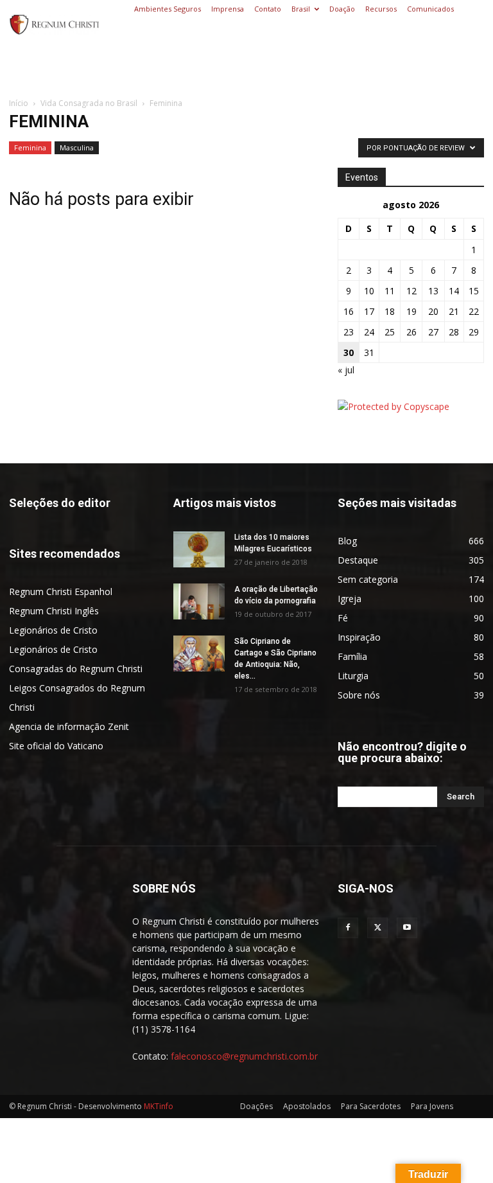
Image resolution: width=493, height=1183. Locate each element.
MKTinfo (158, 1106)
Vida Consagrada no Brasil (88, 103)
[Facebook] (348, 928)
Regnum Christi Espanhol (60, 591)
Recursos (381, 8)
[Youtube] (407, 928)
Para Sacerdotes (371, 1106)
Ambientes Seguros (167, 8)
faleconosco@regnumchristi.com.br (244, 1056)
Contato (267, 8)
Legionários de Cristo (53, 630)
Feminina (30, 147)
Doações (256, 1106)
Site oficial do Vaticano (56, 746)
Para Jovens (432, 1106)
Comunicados (430, 8)
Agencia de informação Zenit (69, 726)
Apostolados (307, 1106)
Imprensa (227, 8)
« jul (346, 370)
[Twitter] (377, 928)
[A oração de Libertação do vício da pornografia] (199, 601)
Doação (342, 8)
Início (18, 103)
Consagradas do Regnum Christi (76, 669)
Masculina (77, 147)
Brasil (300, 8)
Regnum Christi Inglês (54, 611)
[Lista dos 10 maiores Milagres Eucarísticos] (199, 549)
